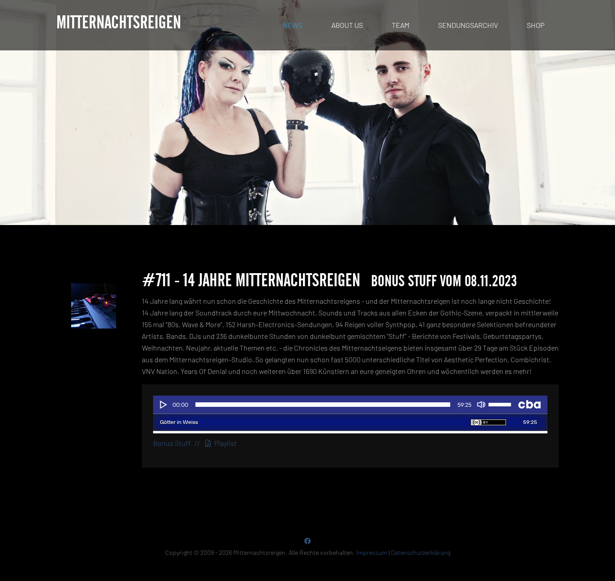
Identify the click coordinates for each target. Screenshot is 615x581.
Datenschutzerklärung (420, 552)
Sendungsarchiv (468, 25)
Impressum (371, 552)
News (293, 25)
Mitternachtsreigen (118, 23)
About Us (347, 25)
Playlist (224, 443)
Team (400, 25)
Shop (535, 25)
